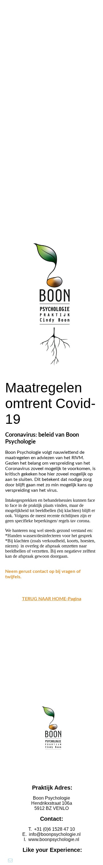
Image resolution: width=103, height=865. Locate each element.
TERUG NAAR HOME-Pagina (51, 599)
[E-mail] (10, 860)
